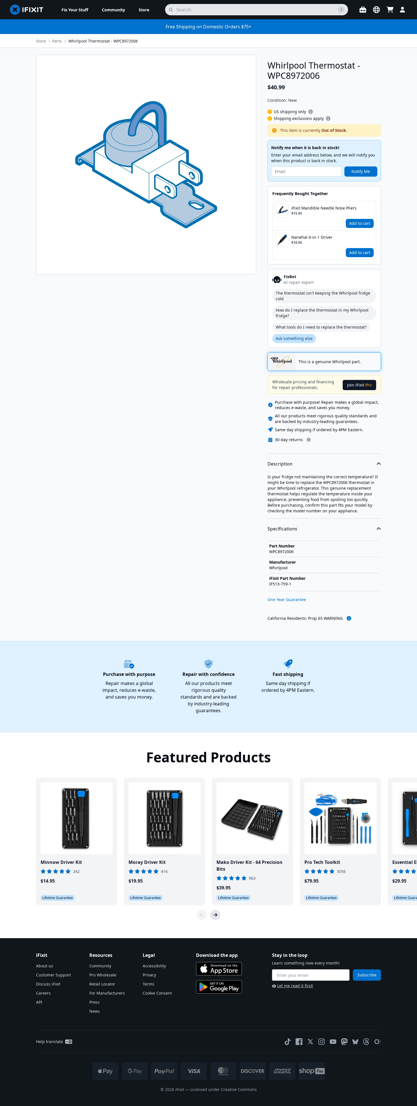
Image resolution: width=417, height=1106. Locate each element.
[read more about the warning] (349, 618)
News (94, 1011)
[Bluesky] (355, 1042)
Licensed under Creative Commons (223, 1089)
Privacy (149, 975)
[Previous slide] (202, 915)
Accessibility (154, 965)
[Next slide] (215, 915)
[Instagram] (321, 1041)
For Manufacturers (107, 993)
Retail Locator (102, 984)
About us (44, 965)
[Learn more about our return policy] (308, 439)
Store (41, 41)
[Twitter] (310, 1041)
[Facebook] (299, 1041)
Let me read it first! (295, 985)
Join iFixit (359, 385)
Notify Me (360, 171)
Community (100, 965)
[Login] (402, 9)
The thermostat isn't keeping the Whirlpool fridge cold (323, 295)
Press (94, 1002)
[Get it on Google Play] (219, 987)
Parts (57, 41)
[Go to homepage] (29, 10)
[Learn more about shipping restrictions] (310, 111)
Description (280, 464)
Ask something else (294, 338)
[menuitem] (75, 9)
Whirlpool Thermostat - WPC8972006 (103, 41)
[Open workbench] (362, 9)
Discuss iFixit (48, 984)
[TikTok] (287, 1041)
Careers (43, 993)
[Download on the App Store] (219, 969)
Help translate (49, 1041)
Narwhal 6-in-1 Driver (311, 237)
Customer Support (53, 975)
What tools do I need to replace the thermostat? (321, 327)
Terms (148, 984)
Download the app (217, 955)
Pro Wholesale (102, 975)
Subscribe (366, 975)
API (39, 1002)
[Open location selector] (376, 9)
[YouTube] (333, 1041)
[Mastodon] (344, 1041)
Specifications (282, 529)
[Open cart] (390, 9)
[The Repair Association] (377, 1041)
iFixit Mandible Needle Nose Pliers (324, 208)
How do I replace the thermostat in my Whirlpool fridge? (322, 312)
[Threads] (366, 1041)
